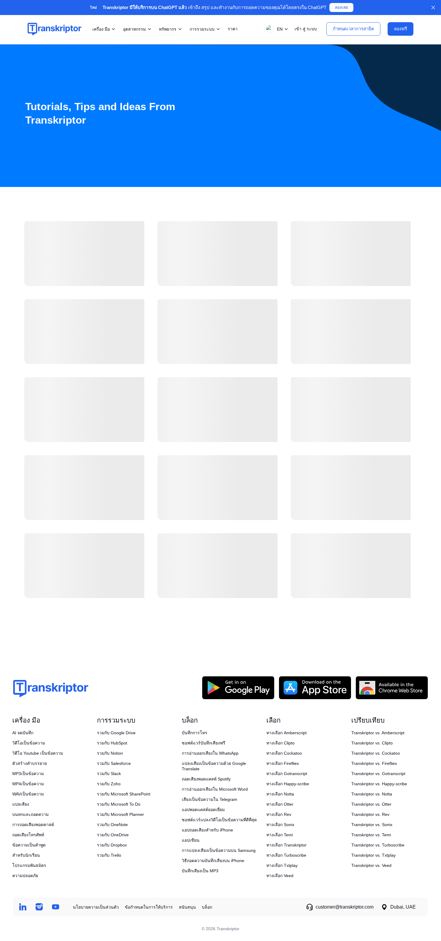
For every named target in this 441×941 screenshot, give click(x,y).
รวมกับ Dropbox (112, 845)
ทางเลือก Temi (279, 834)
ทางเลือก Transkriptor (286, 845)
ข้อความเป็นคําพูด (29, 845)
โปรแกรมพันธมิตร (29, 865)
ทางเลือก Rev (278, 814)
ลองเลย (341, 7)
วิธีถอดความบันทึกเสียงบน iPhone (213, 860)
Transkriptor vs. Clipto (372, 743)
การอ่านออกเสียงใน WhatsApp (210, 753)
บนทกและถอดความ (30, 814)
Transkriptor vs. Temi (371, 834)
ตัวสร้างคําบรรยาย (29, 763)
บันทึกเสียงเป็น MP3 (200, 870)
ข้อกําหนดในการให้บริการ (149, 907)
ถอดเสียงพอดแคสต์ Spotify (206, 779)
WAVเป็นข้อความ (28, 794)
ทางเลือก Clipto (280, 743)
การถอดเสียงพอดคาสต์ (33, 824)
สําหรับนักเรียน (26, 855)
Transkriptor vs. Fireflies (374, 763)
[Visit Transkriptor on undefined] (22, 907)
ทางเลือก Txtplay (282, 865)
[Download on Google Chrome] (392, 687)
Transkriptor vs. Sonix (371, 824)
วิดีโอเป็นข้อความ (28, 743)
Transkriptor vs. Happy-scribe (379, 783)
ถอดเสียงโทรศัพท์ (28, 834)
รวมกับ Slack (109, 773)
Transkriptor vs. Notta (371, 794)
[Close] (433, 8)
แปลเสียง (20, 804)
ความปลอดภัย (25, 875)
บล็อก (207, 907)
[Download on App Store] (315, 687)
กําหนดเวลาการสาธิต (353, 28)
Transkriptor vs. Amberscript (377, 732)
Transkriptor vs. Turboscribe (377, 845)
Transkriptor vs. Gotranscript (378, 773)
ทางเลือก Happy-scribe (287, 783)
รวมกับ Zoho (109, 783)
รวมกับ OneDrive (113, 834)
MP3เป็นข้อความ (28, 773)
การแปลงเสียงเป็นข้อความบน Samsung (219, 850)
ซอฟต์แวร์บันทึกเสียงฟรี (203, 743)
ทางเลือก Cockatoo (284, 753)
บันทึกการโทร (194, 732)
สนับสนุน (187, 907)
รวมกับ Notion (110, 753)
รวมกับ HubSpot (112, 743)
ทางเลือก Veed (279, 875)
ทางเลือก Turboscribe (286, 855)
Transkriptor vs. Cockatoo (375, 753)
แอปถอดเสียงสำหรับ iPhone (207, 830)
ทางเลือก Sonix (280, 824)
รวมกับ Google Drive (116, 732)
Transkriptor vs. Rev (370, 814)
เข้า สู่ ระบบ (306, 28)
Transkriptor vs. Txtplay (373, 855)
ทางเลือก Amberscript (286, 732)
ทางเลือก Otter (279, 804)
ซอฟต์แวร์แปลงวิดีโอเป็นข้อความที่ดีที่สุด (219, 819)
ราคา (233, 28)
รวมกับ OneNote (112, 824)
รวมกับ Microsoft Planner (120, 814)
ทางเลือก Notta (280, 794)
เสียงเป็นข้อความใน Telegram (209, 799)
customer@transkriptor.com (345, 906)
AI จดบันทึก (22, 732)
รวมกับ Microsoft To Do (118, 804)
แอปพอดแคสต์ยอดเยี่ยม (203, 809)
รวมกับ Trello (109, 855)
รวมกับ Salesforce (114, 763)
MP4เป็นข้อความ (28, 783)
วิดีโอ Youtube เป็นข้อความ (37, 753)
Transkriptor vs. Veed (371, 865)
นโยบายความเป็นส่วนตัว (96, 907)
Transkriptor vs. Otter (371, 804)
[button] (275, 29)
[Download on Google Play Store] (238, 687)
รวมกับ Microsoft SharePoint (123, 794)
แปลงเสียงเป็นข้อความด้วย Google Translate (214, 766)
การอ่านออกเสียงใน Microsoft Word (215, 789)
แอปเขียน (191, 840)
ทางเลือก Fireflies (282, 763)
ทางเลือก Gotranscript (286, 773)
